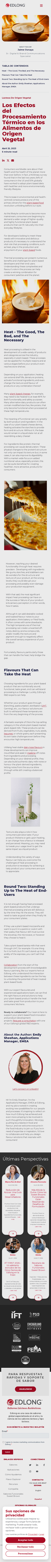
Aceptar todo (25, 1540)
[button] (41, 5)
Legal (41, 1534)
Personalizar (25, 1553)
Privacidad (32, 1534)
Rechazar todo (25, 1547)
